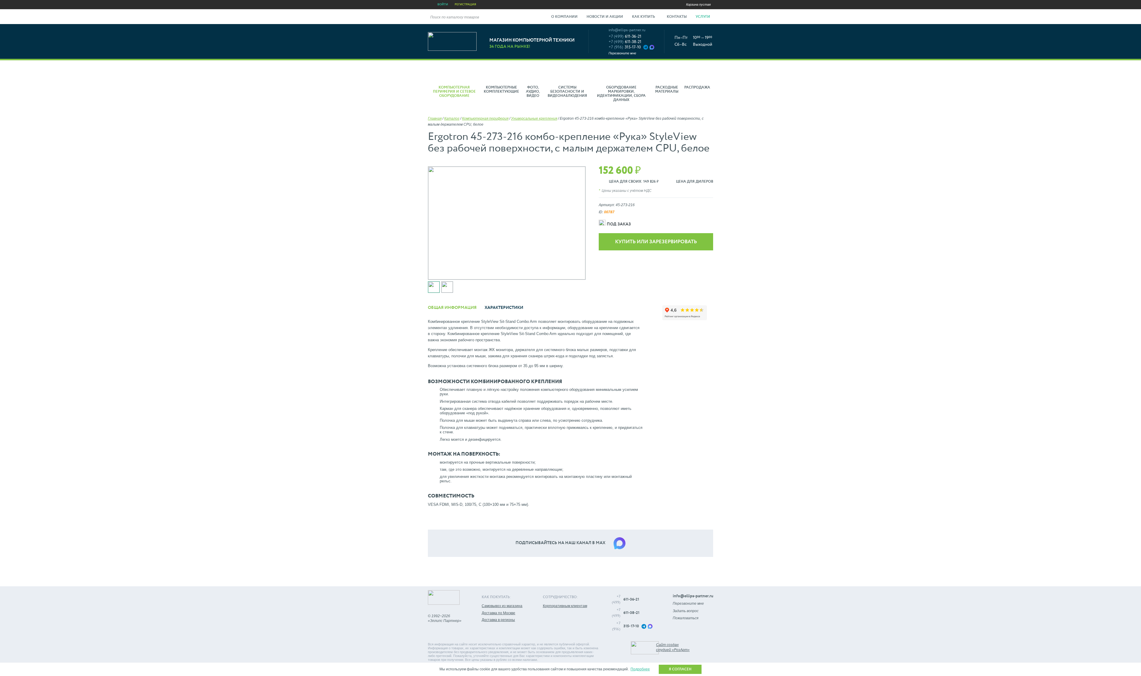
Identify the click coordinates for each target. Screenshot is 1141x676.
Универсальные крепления (534, 118)
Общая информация (452, 308)
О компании (564, 17)
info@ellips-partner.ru (627, 30)
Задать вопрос (686, 611)
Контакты (677, 17)
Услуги (703, 17)
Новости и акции (605, 17)
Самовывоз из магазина (502, 606)
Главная (435, 118)
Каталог (451, 118)
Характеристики (504, 308)
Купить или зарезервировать (656, 241)
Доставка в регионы (498, 620)
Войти (442, 4)
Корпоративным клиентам (565, 606)
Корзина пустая (698, 4)
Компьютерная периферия (485, 118)
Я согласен (680, 669)
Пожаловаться (685, 618)
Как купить (644, 17)
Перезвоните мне (622, 53)
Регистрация (465, 4)
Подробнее (640, 669)
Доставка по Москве (498, 613)
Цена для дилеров (694, 182)
